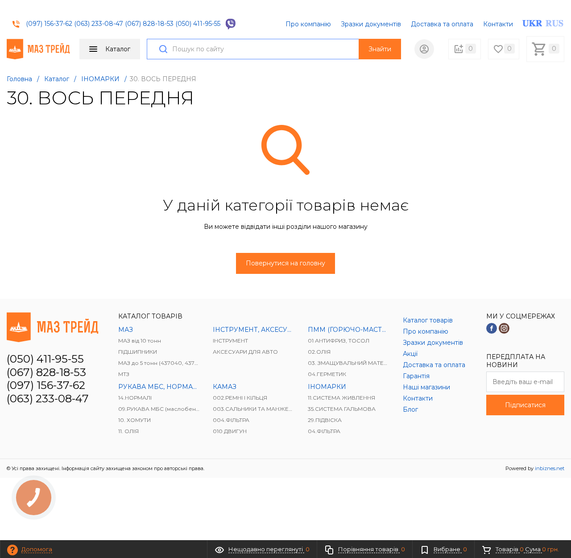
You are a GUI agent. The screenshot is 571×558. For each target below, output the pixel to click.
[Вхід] (424, 49)
